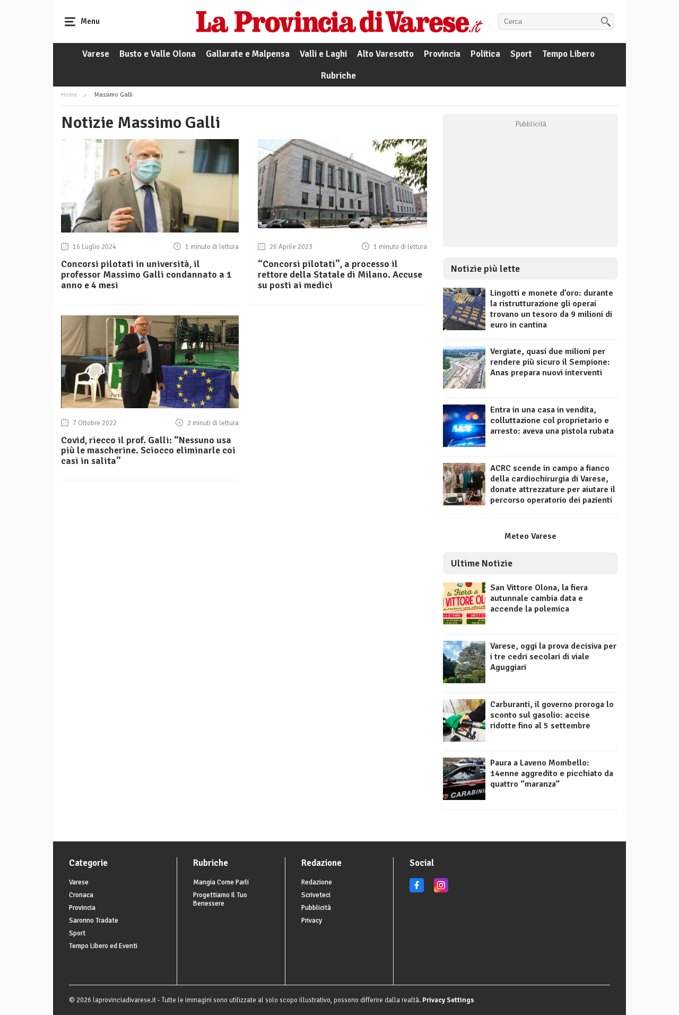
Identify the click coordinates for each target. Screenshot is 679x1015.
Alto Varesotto (385, 53)
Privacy (311, 920)
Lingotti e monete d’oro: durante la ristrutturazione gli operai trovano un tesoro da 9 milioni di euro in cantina (551, 309)
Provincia (442, 53)
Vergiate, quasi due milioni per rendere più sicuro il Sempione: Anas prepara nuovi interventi (550, 362)
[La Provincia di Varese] (339, 21)
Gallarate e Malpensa (248, 53)
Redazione (316, 882)
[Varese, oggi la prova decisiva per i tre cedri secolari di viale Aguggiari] (464, 680)
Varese (95, 53)
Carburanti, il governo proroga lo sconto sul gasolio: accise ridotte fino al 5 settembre (552, 715)
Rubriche (338, 75)
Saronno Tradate (93, 920)
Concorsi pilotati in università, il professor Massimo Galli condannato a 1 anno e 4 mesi (146, 274)
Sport (521, 53)
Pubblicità (316, 908)
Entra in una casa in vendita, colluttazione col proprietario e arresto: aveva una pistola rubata (552, 420)
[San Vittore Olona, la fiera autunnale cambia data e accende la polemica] (464, 622)
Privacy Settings (448, 1000)
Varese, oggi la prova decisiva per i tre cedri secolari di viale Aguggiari (553, 657)
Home (69, 95)
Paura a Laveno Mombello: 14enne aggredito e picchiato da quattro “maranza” (551, 773)
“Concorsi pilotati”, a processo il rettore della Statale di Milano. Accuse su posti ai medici (340, 274)
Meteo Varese (530, 536)
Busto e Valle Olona (157, 53)
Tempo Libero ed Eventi (103, 946)
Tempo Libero (568, 53)
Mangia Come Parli (221, 882)
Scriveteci (315, 895)
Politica (485, 53)
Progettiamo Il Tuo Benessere (220, 899)
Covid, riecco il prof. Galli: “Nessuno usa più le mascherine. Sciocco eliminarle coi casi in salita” (148, 450)
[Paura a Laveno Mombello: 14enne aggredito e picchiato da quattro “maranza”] (464, 797)
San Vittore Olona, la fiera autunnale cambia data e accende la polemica (539, 598)
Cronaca (81, 895)
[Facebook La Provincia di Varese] (417, 890)
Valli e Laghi (323, 53)
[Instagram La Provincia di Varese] (441, 890)
